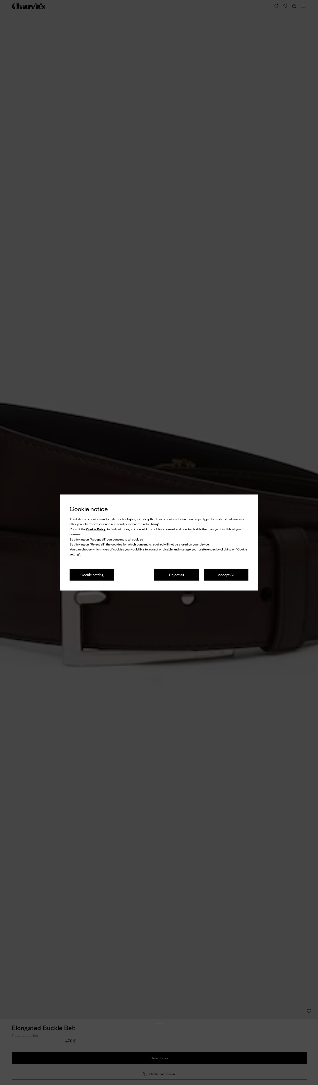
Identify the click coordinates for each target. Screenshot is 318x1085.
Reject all (176, 574)
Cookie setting (92, 574)
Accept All (226, 574)
